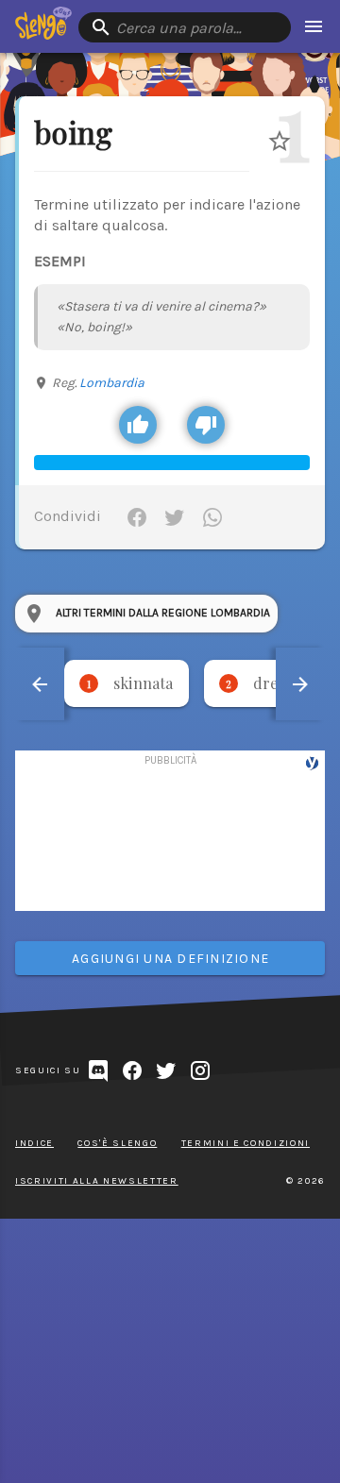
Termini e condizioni (245, 1143)
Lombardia (111, 383)
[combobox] (184, 27)
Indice (34, 1143)
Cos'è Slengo (117, 1143)
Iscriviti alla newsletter (96, 1181)
